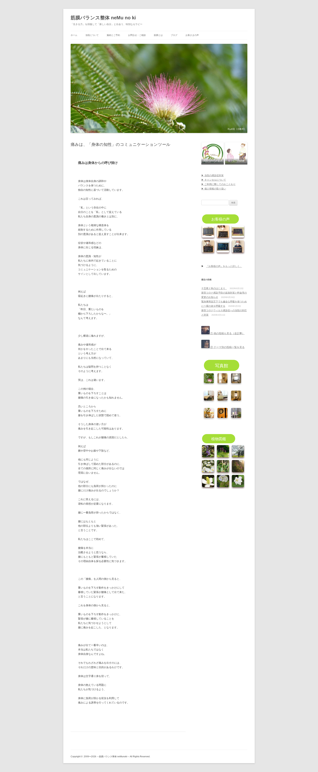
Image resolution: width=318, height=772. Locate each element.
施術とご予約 (113, 35)
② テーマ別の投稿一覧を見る (227, 347)
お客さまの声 (192, 35)
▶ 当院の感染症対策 (212, 175)
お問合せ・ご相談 (137, 35)
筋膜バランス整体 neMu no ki (103, 17)
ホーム (74, 35)
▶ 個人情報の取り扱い (213, 188)
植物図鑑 (218, 438)
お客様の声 (220, 219)
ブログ (174, 35)
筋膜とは (158, 35)
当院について (92, 35)
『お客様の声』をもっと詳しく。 (224, 266)
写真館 (221, 365)
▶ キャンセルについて (213, 179)
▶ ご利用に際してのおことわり (218, 184)
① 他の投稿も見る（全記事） (227, 333)
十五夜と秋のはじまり (214, 288)
